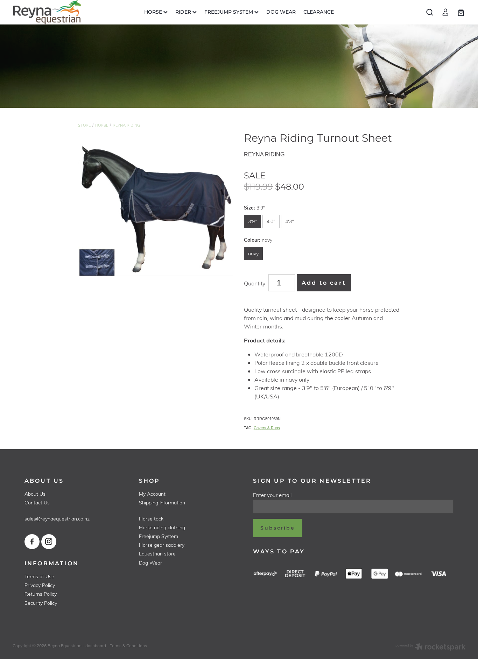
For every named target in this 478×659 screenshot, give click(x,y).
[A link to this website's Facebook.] (32, 541)
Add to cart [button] (324, 283)
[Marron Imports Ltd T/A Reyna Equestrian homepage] (58, 12)
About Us (34, 493)
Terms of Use (39, 576)
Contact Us (37, 502)
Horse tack (151, 518)
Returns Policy (40, 593)
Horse (101, 125)
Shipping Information (162, 502)
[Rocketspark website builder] (430, 647)
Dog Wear (150, 562)
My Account (152, 493)
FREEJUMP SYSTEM (229, 12)
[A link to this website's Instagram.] (48, 541)
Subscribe (277, 528)
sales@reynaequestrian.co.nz (57, 518)
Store (84, 125)
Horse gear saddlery (161, 544)
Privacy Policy (39, 585)
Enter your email (272, 495)
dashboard (95, 645)
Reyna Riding (126, 125)
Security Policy (40, 603)
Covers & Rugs (267, 428)
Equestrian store (157, 553)
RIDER (183, 12)
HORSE (153, 12)
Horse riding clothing (162, 527)
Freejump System (158, 536)
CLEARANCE (318, 12)
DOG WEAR (281, 12)
